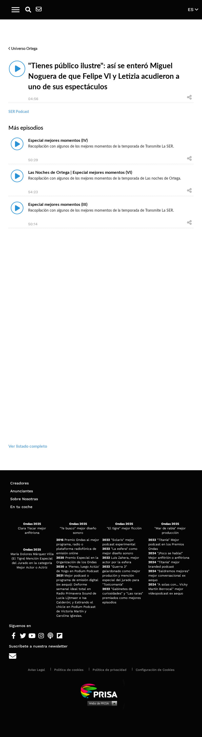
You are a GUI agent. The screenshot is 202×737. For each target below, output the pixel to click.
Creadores (19, 483)
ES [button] (191, 9)
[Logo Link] (103, 9)
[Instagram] (41, 636)
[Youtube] (32, 636)
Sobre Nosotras (24, 499)
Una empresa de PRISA (101, 690)
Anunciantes (21, 491)
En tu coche (21, 507)
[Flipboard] (59, 636)
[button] (15, 9)
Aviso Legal (36, 670)
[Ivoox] (68, 636)
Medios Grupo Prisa (101, 703)
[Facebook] (13, 636)
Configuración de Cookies (155, 670)
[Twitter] (22, 636)
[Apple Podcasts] (50, 636)
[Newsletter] (38, 9)
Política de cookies (68, 670)
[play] (17, 69)
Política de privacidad (110, 670)
